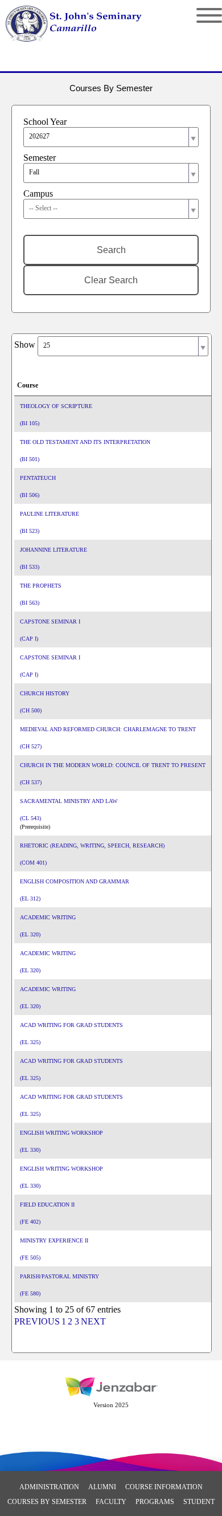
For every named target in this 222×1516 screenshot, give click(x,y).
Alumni (102, 1487)
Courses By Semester (47, 1502)
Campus (38, 193)
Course (27, 385)
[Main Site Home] (84, 20)
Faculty (111, 1502)
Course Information (164, 1487)
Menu (200, 15)
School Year (45, 122)
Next (93, 1321)
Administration (49, 1487)
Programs (154, 1502)
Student (199, 1502)
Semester (39, 157)
